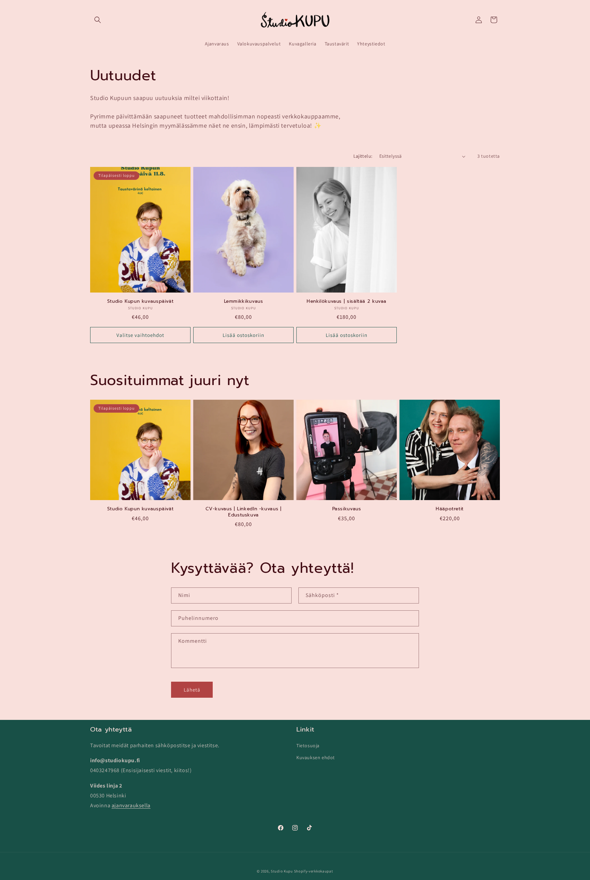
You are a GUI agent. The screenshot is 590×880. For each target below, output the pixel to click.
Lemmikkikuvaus (243, 301)
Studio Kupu (282, 871)
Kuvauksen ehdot (315, 757)
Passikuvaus (346, 509)
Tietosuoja (308, 745)
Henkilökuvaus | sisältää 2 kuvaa (347, 301)
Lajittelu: (363, 156)
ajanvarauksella (131, 805)
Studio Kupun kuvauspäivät (140, 301)
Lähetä (192, 689)
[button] (97, 19)
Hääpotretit (450, 509)
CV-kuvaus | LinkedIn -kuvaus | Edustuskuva (244, 512)
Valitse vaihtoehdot (140, 335)
